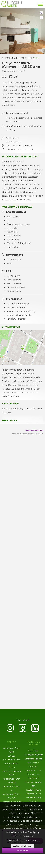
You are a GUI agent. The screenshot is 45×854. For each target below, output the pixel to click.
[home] (12, 4)
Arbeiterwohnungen (33, 754)
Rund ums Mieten (33, 743)
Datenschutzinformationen (22, 840)
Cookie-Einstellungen (22, 846)
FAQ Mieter (33, 750)
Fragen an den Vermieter (34, 430)
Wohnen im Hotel (33, 770)
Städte (11, 742)
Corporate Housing (33, 758)
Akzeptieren (22, 850)
